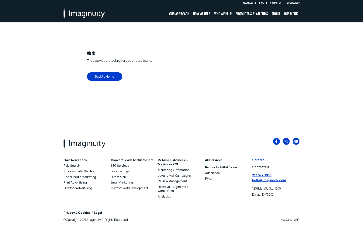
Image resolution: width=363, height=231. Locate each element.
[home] (84, 13)
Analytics (164, 196)
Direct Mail (118, 177)
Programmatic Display (79, 171)
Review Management (172, 181)
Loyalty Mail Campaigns (174, 175)
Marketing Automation (173, 170)
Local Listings (120, 171)
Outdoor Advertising (78, 188)
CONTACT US (275, 2)
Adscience (212, 173)
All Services (214, 160)
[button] (104, 76)
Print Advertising (75, 182)
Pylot (209, 179)
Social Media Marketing (80, 177)
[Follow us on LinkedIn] (296, 142)
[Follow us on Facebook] (276, 142)
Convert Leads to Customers (132, 160)
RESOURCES (248, 2)
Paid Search (72, 165)
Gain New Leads (75, 160)
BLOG (261, 2)
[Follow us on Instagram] (286, 142)
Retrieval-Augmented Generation (173, 189)
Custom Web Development (129, 188)
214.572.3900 (293, 2)
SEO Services (120, 165)
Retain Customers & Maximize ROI (173, 162)
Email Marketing (122, 182)
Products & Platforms (221, 167)
